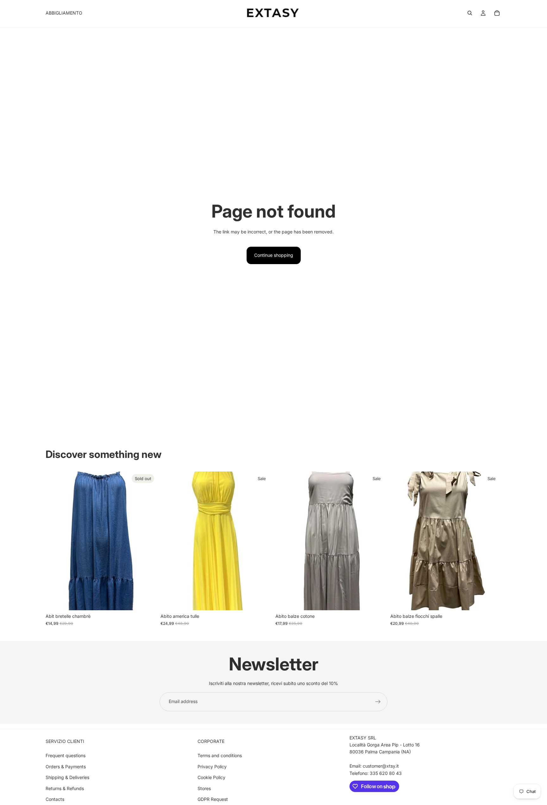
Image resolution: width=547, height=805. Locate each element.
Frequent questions (65, 755)
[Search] (470, 13)
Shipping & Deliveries (67, 777)
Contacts (55, 799)
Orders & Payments (66, 766)
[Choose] (261, 600)
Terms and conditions (220, 755)
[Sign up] (378, 701)
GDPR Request (213, 799)
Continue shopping (273, 255)
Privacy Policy (212, 766)
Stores (204, 788)
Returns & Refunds (65, 788)
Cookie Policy (211, 777)
